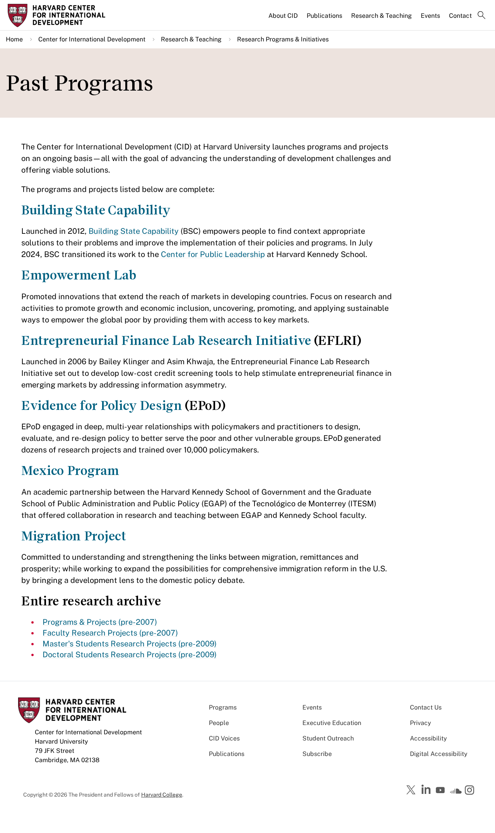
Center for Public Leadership (213, 254)
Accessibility (428, 738)
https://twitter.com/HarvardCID (412, 790)
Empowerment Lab (78, 275)
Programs (223, 707)
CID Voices (224, 738)
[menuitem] (284, 19)
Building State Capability (96, 210)
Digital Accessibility (439, 754)
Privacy (420, 723)
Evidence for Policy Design (101, 405)
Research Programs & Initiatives (283, 39)
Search (481, 16)
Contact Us (426, 707)
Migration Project (73, 535)
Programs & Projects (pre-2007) (100, 622)
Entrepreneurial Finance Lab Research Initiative (166, 340)
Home (14, 39)
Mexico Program (70, 470)
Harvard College (161, 795)
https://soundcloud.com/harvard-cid (456, 792)
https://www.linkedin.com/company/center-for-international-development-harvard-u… (427, 789)
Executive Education (331, 723)
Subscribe (317, 754)
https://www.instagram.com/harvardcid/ (470, 790)
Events (430, 15)
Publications (324, 15)
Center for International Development (91, 39)
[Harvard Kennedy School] (63, 15)
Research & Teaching (381, 15)
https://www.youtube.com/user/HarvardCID (441, 790)
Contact (460, 15)
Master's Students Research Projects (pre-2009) (130, 643)
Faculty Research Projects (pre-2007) (110, 633)
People (219, 723)
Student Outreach (328, 738)
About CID (283, 15)
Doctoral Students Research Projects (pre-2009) (130, 654)
